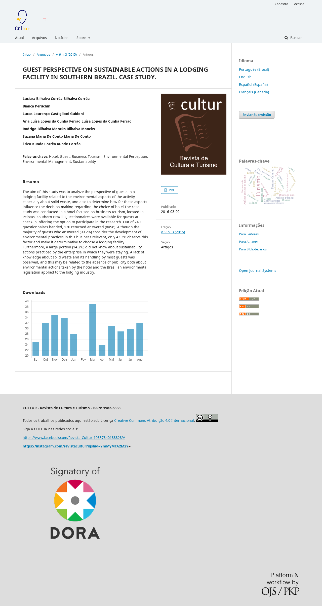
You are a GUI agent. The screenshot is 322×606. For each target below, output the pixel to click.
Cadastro (281, 4)
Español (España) (253, 84)
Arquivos (39, 37)
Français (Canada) (254, 92)
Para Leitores (249, 234)
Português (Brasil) (254, 69)
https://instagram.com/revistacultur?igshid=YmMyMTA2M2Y (76, 446)
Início (27, 54)
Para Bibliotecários (253, 249)
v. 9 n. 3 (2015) (66, 54)
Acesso (299, 4)
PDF (171, 190)
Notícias (61, 37)
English (245, 76)
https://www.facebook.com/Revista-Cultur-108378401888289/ (74, 437)
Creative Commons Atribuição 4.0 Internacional (154, 420)
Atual (19, 37)
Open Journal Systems (257, 270)
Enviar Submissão (257, 114)
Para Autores (248, 241)
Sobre (81, 37)
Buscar (295, 37)
